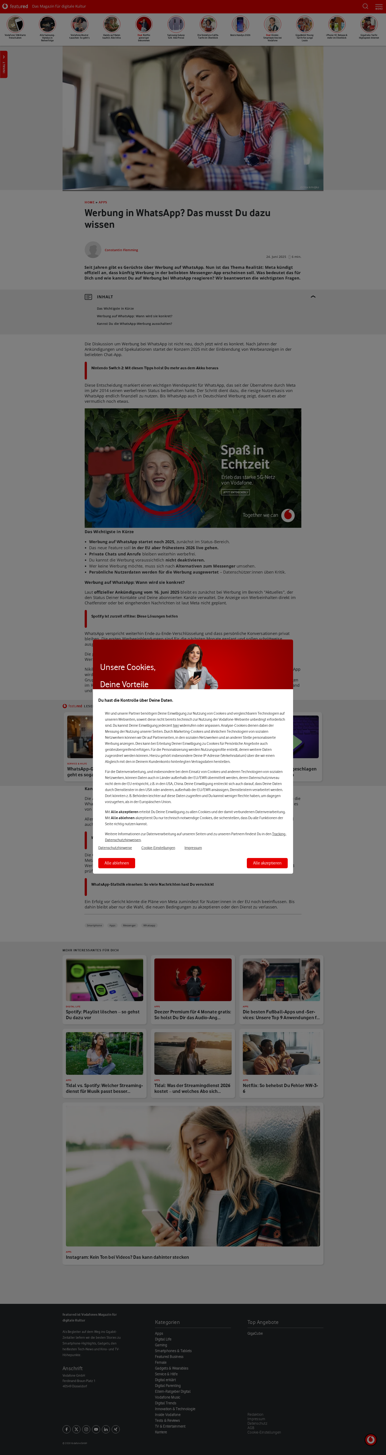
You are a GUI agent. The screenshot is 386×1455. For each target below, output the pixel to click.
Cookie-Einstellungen (158, 848)
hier (176, 725)
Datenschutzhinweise (115, 848)
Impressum (193, 848)
